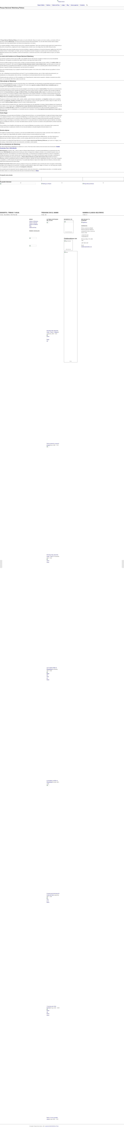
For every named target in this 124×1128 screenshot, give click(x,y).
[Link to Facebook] (89, 1126)
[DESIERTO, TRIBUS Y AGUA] (18, 184)
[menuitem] (41, 5)
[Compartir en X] (62, 179)
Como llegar (3, 113)
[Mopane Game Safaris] (62, 1)
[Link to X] (87, 1126)
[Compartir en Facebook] (20, 179)
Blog (30, 226)
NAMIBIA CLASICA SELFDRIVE (93, 212)
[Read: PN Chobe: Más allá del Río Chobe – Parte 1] (48, 447)
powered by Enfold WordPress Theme (51, 1126)
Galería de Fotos (32, 227)
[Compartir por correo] (103, 179)
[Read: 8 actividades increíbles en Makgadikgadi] (48, 679)
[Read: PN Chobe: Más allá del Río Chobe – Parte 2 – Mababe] (48, 222)
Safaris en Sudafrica (33, 224)
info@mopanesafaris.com (86, 246)
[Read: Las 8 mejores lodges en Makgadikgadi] (48, 562)
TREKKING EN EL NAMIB (49, 212)
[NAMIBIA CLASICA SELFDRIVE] (100, 183)
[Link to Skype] (91, 1126)
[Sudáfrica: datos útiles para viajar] (123, 564)
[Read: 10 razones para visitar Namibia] (48, 902)
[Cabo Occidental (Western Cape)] (1, 564)
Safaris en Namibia (33, 223)
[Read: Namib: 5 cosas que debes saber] (48, 1015)
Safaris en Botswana (33, 221)
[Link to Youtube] (93, 1126)
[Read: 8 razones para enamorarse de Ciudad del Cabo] (48, 785)
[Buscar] (86, 5)
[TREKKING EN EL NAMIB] (59, 183)
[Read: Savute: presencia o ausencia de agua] (48, 341)
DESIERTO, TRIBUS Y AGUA (9, 212)
